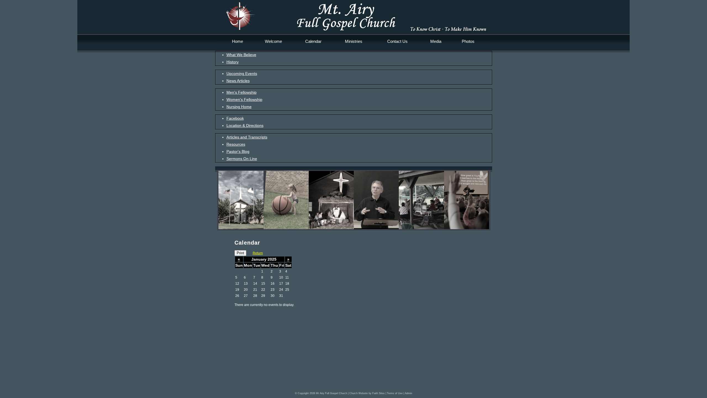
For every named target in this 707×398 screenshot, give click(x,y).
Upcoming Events (241, 73)
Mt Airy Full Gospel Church (331, 393)
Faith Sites (378, 393)
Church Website (358, 393)
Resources (235, 144)
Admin (408, 393)
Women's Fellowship (244, 99)
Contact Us (397, 41)
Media (435, 41)
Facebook (235, 118)
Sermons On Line (241, 158)
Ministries (353, 41)
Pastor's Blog (237, 151)
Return (258, 253)
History (232, 62)
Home (237, 41)
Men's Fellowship (241, 92)
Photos (468, 41)
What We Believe (241, 55)
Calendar (313, 41)
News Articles (238, 80)
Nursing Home (239, 106)
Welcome (273, 41)
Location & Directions (244, 125)
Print (240, 253)
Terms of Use (395, 393)
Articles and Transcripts (246, 137)
